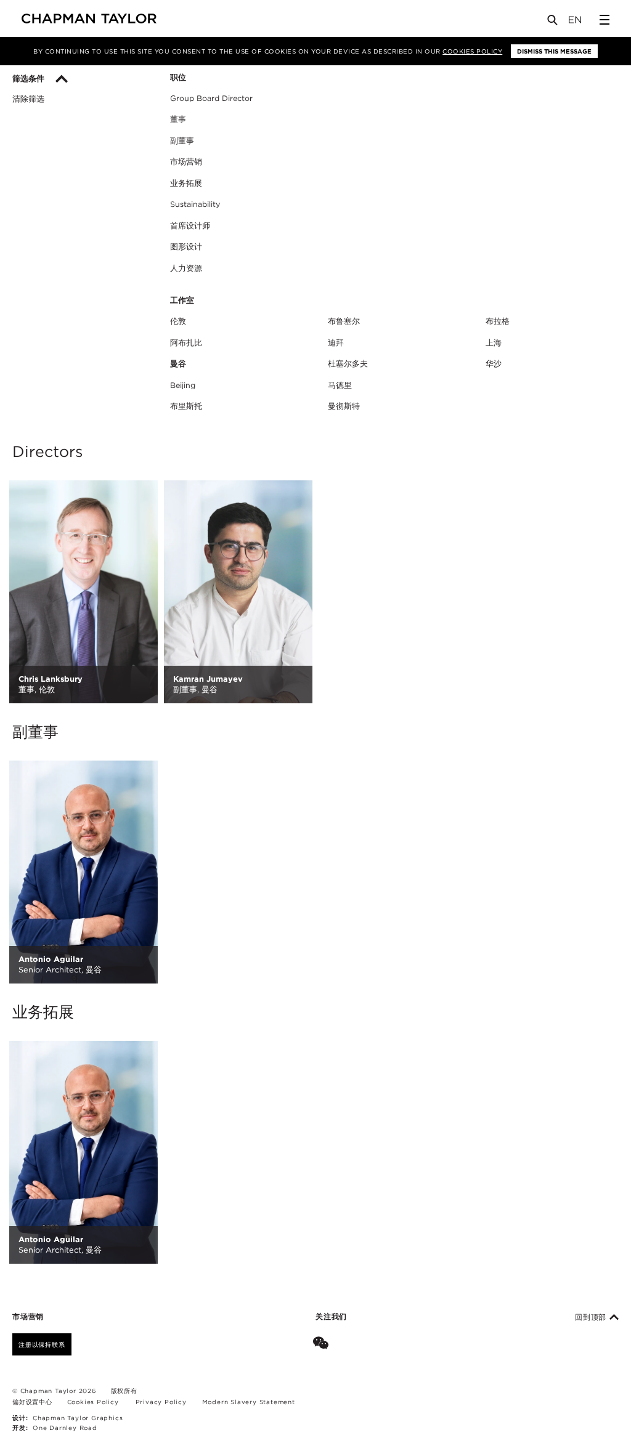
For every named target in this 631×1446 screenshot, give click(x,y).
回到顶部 (592, 1317)
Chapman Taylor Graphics (78, 1417)
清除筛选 (28, 99)
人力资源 (186, 268)
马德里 (340, 385)
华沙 (494, 363)
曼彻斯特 (344, 406)
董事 (178, 119)
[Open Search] (553, 22)
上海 (494, 342)
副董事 (182, 140)
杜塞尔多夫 (348, 363)
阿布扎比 (186, 342)
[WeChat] (323, 1344)
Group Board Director (211, 98)
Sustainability (195, 204)
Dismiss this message (554, 51)
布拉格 (498, 321)
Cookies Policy (472, 51)
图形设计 (186, 246)
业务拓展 (186, 183)
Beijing (182, 385)
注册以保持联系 (41, 1344)
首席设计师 (190, 225)
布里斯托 (186, 406)
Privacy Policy (161, 1401)
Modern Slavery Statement (248, 1401)
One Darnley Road (65, 1427)
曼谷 (178, 363)
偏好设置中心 (32, 1401)
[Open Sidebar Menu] (604, 20)
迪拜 (336, 342)
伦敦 (178, 321)
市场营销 (186, 161)
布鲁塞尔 (344, 321)
